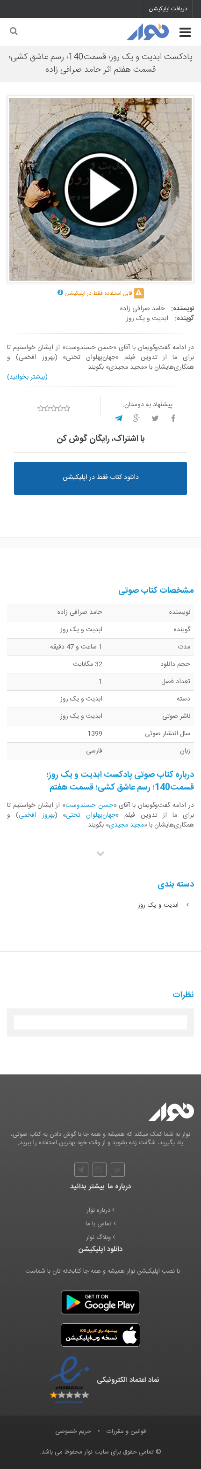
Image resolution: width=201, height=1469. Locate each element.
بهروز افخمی (37, 815)
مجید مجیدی (126, 825)
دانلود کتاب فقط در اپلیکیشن (101, 477)
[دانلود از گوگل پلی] (100, 1302)
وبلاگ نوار (99, 1238)
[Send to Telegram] (119, 418)
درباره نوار (99, 1211)
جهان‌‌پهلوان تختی (90, 815)
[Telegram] (81, 1170)
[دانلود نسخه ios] (100, 1335)
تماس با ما (100, 1224)
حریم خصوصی (73, 1431)
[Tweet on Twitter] (155, 418)
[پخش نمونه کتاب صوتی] (100, 189)
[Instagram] (100, 1170)
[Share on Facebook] (173, 418)
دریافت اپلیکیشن (168, 9)
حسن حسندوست (89, 805)
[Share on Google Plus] (137, 418)
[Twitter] (118, 1170)
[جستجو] (13, 32)
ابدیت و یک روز (159, 905)
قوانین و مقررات (126, 1431)
